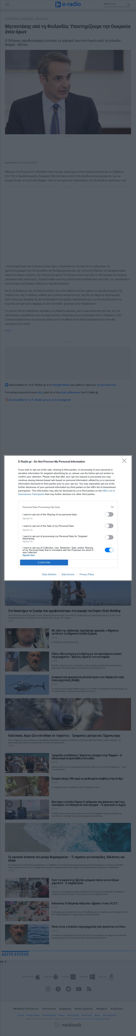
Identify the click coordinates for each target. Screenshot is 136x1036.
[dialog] (68, 518)
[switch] (109, 514)
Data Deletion (49, 574)
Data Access (68, 574)
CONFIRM (44, 562)
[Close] (125, 462)
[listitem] (68, 507)
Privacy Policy (87, 574)
